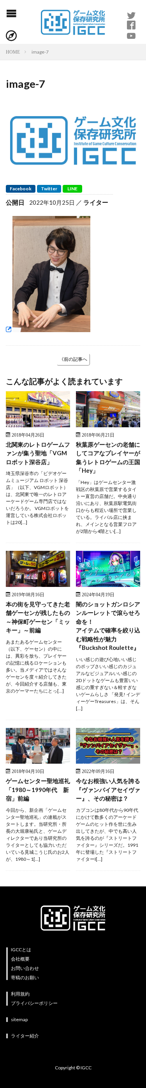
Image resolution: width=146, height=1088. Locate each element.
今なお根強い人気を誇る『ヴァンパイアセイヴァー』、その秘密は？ (108, 789)
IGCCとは (21, 949)
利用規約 (20, 994)
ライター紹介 (25, 1036)
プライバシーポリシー (34, 1003)
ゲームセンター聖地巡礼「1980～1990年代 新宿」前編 (38, 789)
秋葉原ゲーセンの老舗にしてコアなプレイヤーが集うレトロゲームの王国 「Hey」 (108, 457)
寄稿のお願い (25, 977)
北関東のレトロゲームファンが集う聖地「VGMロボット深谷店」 (38, 453)
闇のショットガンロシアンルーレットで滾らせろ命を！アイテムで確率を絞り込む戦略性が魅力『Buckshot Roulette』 (108, 626)
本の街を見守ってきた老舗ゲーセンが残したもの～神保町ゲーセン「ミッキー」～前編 (38, 617)
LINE (72, 188)
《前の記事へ (73, 359)
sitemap (19, 1019)
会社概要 (20, 959)
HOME (13, 51)
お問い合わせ (25, 968)
